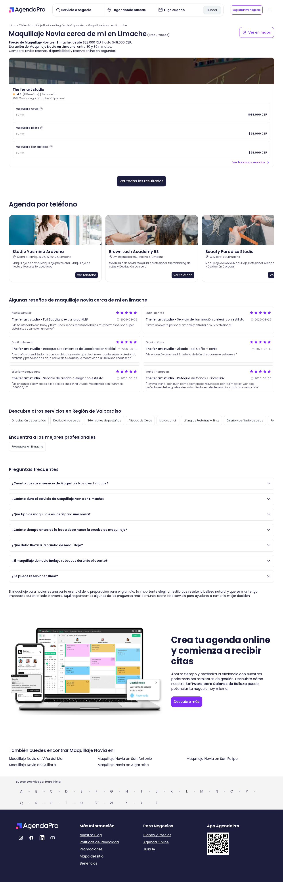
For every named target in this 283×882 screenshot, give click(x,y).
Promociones (91, 849)
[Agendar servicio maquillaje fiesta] (141, 130)
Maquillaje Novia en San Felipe (212, 758)
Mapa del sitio (91, 856)
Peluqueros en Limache (27, 446)
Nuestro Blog (91, 835)
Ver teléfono (86, 275)
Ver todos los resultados (141, 181)
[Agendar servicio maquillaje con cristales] (141, 149)
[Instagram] (21, 838)
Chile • (23, 25)
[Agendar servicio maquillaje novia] (141, 111)
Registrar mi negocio (247, 10)
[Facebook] (31, 838)
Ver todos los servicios (248, 162)
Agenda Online (156, 842)
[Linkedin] (42, 838)
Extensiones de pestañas (104, 420)
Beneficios (88, 863)
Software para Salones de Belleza (216, 683)
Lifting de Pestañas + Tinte (201, 420)
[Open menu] (269, 10)
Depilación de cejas (66, 420)
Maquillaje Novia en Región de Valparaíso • (57, 25)
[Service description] (41, 109)
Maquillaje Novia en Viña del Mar (36, 758)
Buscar (212, 10)
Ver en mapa (259, 32)
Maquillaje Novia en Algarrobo (123, 764)
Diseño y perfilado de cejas (245, 420)
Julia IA (149, 849)
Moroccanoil (167, 420)
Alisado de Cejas (140, 420)
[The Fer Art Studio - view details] (141, 71)
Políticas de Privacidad (99, 842)
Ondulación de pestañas (29, 420)
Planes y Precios (157, 835)
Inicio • (13, 25)
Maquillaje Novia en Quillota (32, 764)
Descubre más (187, 701)
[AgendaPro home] (27, 10)
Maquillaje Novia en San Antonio (125, 758)
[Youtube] (52, 838)
